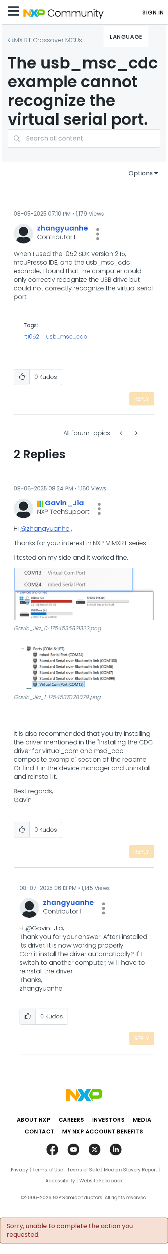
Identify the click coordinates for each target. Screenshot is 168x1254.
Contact (39, 1131)
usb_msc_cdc (66, 337)
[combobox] (84, 138)
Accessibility (60, 1180)
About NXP (34, 1120)
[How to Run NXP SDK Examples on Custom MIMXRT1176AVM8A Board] (136, 433)
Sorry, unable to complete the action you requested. (70, 1230)
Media (142, 1120)
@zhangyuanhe (45, 528)
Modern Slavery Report (130, 1170)
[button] (97, 234)
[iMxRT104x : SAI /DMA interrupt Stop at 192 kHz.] (122, 433)
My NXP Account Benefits (102, 1131)
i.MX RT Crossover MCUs (47, 40)
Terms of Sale (83, 1170)
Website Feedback (101, 1180)
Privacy (19, 1170)
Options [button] (141, 173)
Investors (108, 1120)
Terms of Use (47, 1170)
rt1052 (31, 337)
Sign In (153, 12)
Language (126, 37)
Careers (71, 1120)
